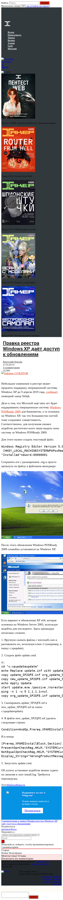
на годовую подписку (38, 6)
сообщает (52, 392)
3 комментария (11, 367)
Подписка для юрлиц (52, 879)
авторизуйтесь (9, 829)
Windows (11, 785)
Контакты (57, 884)
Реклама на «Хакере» (52, 881)
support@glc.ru (42, 861)
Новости (20, 785)
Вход (59, 4)
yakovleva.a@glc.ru (39, 864)
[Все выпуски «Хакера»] (1, 54)
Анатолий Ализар (12, 361)
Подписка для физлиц (52, 876)
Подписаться (32, 810)
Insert (33, 897)
